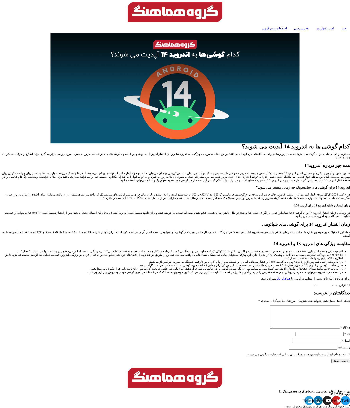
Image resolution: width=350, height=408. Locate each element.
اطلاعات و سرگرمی (274, 28)
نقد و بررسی (301, 28)
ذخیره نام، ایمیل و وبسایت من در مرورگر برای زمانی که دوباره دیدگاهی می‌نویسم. (296, 354)
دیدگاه (345, 327)
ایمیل (346, 340)
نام (347, 333)
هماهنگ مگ (283, 278)
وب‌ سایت (344, 347)
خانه (343, 28)
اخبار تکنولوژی (325, 28)
